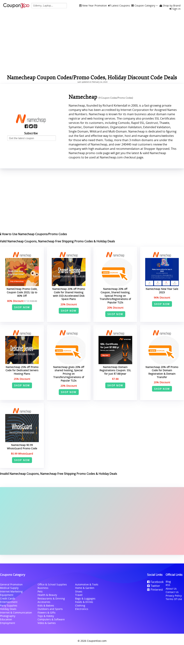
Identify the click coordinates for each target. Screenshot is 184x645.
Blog (168, 581)
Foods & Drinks (84, 602)
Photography (7, 616)
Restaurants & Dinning (51, 598)
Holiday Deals (8, 609)
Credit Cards (7, 598)
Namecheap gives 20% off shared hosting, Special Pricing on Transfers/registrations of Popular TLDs (68, 373)
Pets (40, 591)
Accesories (44, 602)
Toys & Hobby (46, 616)
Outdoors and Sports (50, 609)
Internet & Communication (16, 612)
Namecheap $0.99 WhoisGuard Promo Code (22, 446)
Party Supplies (8, 605)
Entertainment (8, 602)
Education (6, 619)
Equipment (6, 595)
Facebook (157, 582)
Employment (7, 623)
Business (43, 588)
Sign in (176, 8)
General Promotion (11, 584)
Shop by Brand (172, 5)
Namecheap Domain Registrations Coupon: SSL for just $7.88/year (115, 370)
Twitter (155, 586)
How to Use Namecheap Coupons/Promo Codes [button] (34, 234)
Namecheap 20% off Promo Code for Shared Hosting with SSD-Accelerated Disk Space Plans (68, 294)
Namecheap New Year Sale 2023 (162, 290)
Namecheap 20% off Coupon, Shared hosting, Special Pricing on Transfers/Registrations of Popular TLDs (115, 295)
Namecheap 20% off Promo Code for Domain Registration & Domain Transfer (162, 372)
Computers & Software (51, 619)
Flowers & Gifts (47, 612)
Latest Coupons (120, 5)
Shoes (78, 591)
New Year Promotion (94, 5)
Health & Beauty (47, 595)
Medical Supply (9, 588)
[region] (92, 42)
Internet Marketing (11, 591)
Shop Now (22, 307)
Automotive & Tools (86, 584)
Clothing (80, 605)
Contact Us (172, 592)
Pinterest (157, 590)
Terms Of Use (174, 599)
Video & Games (47, 623)
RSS (168, 585)
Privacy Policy (174, 595)
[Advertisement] (92, 521)
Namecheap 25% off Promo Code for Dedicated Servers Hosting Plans (22, 370)
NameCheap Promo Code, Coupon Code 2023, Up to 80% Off (22, 292)
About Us (171, 588)
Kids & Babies (46, 605)
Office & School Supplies (52, 584)
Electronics (81, 609)
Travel (78, 595)
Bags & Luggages (85, 598)
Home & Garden (84, 588)
